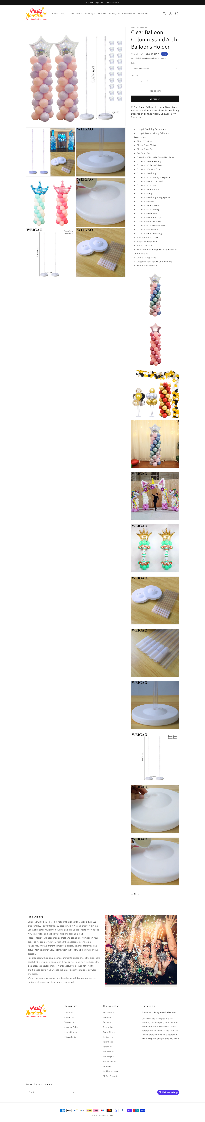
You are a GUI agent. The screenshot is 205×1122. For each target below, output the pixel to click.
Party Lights (108, 1056)
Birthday (107, 1066)
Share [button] (136, 894)
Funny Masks (109, 1032)
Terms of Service (71, 1022)
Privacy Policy (70, 1037)
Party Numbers (109, 1061)
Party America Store (105, 1116)
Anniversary (108, 1012)
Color (133, 63)
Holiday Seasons (110, 1071)
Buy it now (155, 98)
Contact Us (69, 1017)
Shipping (145, 58)
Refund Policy (70, 1032)
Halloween (108, 1037)
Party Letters (109, 1051)
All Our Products (110, 1076)
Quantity (134, 75)
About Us (68, 1012)
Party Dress (108, 1042)
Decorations (108, 1027)
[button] (64, 13)
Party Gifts (107, 1046)
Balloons (107, 1017)
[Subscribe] (73, 1092)
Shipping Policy (71, 1027)
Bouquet (107, 1022)
